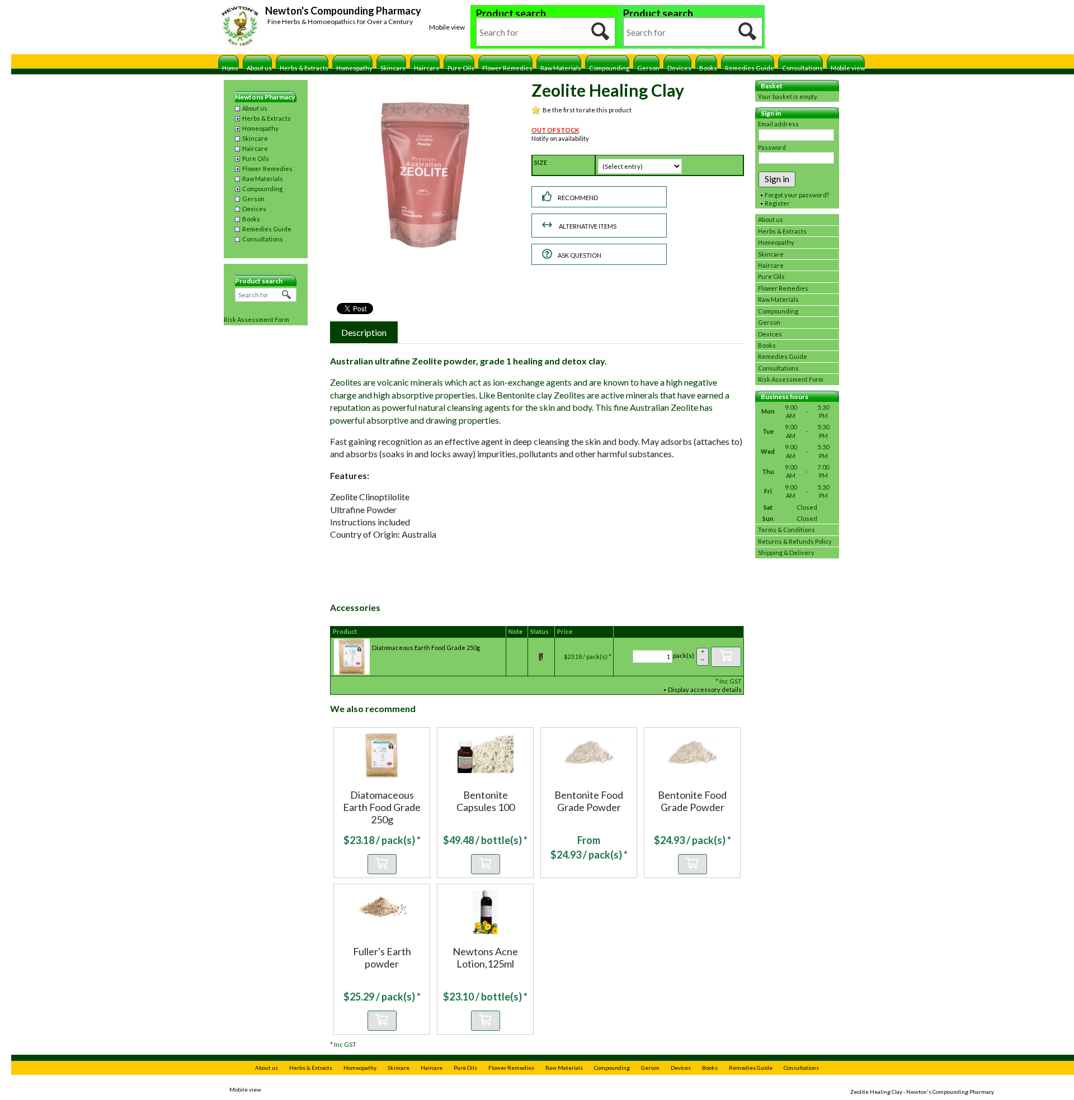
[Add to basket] (726, 657)
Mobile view (447, 27)
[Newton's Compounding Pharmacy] (240, 27)
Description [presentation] (364, 332)
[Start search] (601, 32)
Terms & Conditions (786, 529)
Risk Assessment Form (256, 319)
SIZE (540, 162)
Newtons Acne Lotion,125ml (485, 957)
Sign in (777, 178)
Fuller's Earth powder (382, 957)
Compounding (609, 68)
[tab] (364, 332)
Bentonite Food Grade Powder (588, 801)
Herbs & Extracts (304, 68)
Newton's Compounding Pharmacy (343, 10)
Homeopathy (354, 68)
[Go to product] (382, 754)
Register (777, 203)
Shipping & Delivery (786, 552)
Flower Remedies (507, 68)
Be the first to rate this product (587, 109)
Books (708, 68)
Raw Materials (560, 68)
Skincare (393, 68)
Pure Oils (460, 68)
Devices (679, 68)
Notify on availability (560, 138)
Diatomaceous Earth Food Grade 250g (426, 647)
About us (259, 68)
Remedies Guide (749, 68)
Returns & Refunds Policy (795, 541)
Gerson (648, 68)
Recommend (578, 197)
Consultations (802, 68)
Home (230, 68)
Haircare (427, 68)
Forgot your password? (797, 194)
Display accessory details (705, 689)
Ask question (579, 255)
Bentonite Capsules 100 (485, 801)
